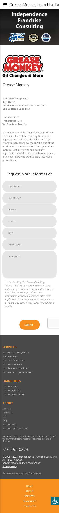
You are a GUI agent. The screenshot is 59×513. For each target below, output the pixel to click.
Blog (4, 420)
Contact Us (7, 412)
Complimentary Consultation (15, 368)
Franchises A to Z (10, 386)
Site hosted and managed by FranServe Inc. (22, 473)
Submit (29, 324)
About (30, 491)
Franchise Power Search (13, 394)
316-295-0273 (15, 449)
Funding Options (10, 356)
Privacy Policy (31, 302)
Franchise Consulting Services (16, 352)
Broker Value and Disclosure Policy (21, 462)
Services (29, 496)
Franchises (29, 501)
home (29, 486)
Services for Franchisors (13, 360)
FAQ (4, 416)
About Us (6, 408)
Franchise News (9, 424)
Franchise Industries (11, 390)
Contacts (29, 506)
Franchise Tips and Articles (14, 428)
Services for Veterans (12, 364)
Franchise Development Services (17, 372)
